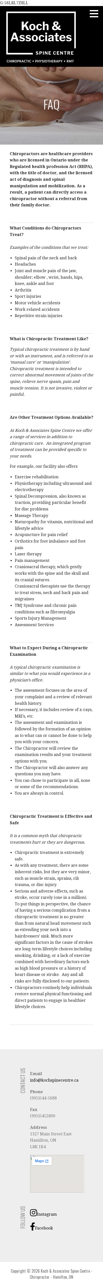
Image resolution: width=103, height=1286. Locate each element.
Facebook (44, 1228)
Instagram (47, 1214)
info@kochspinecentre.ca (54, 1080)
